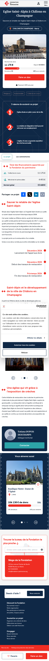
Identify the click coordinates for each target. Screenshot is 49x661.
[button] (21, 378)
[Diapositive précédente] (13, 378)
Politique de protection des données (22, 648)
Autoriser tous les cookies (24, 345)
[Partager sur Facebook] (23, 194)
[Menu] (46, 2)
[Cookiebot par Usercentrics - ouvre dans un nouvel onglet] (36, 306)
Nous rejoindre (11, 636)
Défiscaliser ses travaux (14, 623)
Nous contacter (35, 593)
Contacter (24, 445)
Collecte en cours (33, 94)
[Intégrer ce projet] (42, 194)
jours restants (38, 71)
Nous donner (11, 638)
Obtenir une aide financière (15, 625)
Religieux (7, 94)
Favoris (14, 656)
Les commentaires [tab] (23, 157)
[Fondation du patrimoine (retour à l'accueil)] (11, 3)
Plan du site (5, 648)
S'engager (11, 631)
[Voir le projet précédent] (13, 522)
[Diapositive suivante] (35, 378)
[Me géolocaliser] (42, 549)
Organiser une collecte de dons (17, 621)
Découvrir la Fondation (16, 603)
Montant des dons (10, 62)
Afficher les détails (34, 338)
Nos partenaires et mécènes (16, 610)
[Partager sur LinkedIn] (36, 194)
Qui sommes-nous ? (13, 605)
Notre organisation (13, 608)
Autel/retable (18, 94)
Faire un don (25, 77)
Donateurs (9, 71)
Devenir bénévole (12, 634)
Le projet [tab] (7, 157)
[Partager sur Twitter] (29, 194)
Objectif (39, 65)
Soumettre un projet (15, 618)
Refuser (24, 353)
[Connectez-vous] (38, 3)
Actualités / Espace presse (15, 612)
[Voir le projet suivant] (35, 522)
